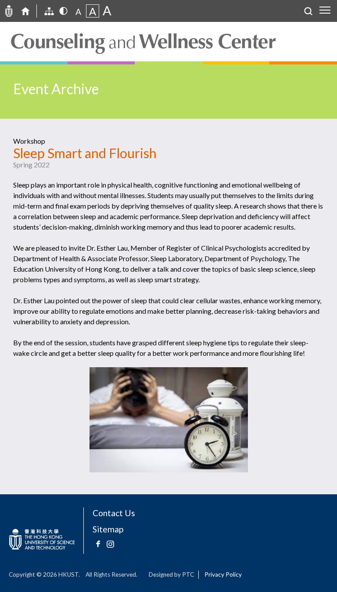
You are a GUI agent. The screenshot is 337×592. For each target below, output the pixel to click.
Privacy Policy (223, 574)
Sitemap (108, 529)
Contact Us (114, 513)
